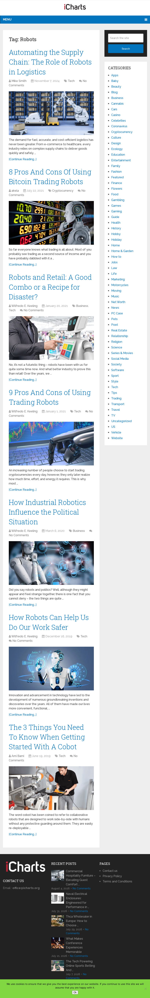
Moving (116, 290)
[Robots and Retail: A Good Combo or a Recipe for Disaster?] (51, 338)
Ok (75, 992)
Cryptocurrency (62, 190)
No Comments (34, 310)
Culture (116, 137)
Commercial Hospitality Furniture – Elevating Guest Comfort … (80, 877)
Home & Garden (122, 251)
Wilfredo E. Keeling (24, 306)
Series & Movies (122, 353)
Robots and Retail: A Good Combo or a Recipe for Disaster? (50, 286)
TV (113, 415)
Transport (117, 404)
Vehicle (116, 432)
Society (116, 364)
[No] (145, 989)
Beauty (116, 86)
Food (114, 194)
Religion (116, 341)
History (116, 228)
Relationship (119, 336)
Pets (114, 319)
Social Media (120, 358)
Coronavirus (119, 126)
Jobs (114, 262)
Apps (114, 75)
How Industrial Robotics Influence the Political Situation (47, 512)
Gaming (116, 211)
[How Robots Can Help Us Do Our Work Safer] (51, 668)
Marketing (118, 279)
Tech (71, 81)
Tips (114, 392)
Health (115, 222)
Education (118, 154)
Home (115, 245)
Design (116, 143)
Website (117, 438)
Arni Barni (18, 756)
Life (114, 273)
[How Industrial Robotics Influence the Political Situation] (51, 563)
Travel (115, 409)
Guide (115, 217)
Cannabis (117, 103)
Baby (114, 81)
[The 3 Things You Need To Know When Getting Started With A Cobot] (51, 788)
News (115, 307)
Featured (117, 177)
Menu (7, 19)
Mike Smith (19, 81)
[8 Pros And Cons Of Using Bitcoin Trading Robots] (51, 223)
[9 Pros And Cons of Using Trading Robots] (51, 443)
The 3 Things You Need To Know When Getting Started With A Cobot (47, 737)
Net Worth (118, 302)
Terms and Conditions (117, 881)
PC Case (117, 313)
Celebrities (118, 120)
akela (15, 190)
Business (82, 306)
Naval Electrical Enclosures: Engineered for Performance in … (77, 900)
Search (126, 48)
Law (114, 268)
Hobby (116, 234)
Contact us (110, 871)
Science (116, 347)
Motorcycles (119, 285)
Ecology (117, 149)
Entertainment (121, 160)
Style (114, 381)
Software (117, 370)
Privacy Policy (112, 876)
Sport (115, 375)
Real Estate (119, 330)
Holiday (116, 239)
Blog (114, 92)
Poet (114, 324)
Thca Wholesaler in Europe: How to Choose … (79, 921)
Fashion (116, 171)
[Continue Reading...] (22, 159)
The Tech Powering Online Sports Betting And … (80, 966)
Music (115, 296)
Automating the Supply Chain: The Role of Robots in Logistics (50, 62)
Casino (115, 115)
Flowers (116, 188)
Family (115, 166)
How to (116, 256)
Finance (116, 183)
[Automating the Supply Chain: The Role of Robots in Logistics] (51, 113)
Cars (114, 109)
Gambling (117, 200)
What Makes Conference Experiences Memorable (74, 945)
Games (116, 205)
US (113, 426)
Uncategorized (121, 421)
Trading (116, 398)
